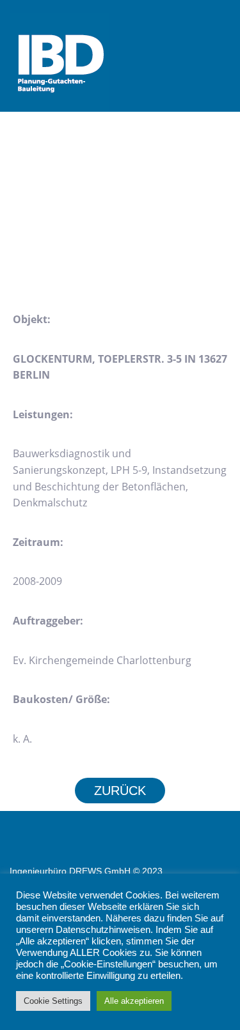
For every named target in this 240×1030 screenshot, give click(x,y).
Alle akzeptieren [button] (134, 1001)
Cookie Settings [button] (53, 1001)
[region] (120, 224)
